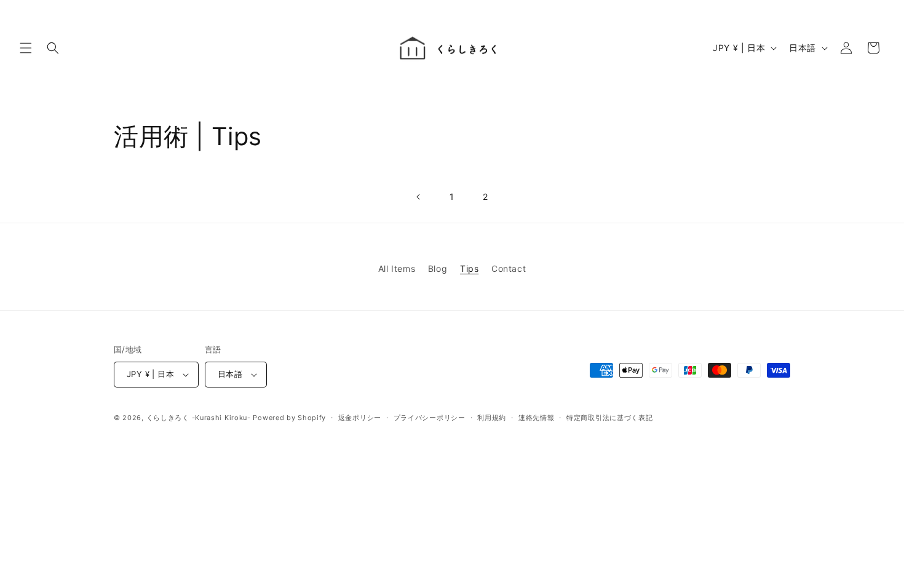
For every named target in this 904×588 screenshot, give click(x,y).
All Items (396, 268)
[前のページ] (418, 196)
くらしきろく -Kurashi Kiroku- (198, 417)
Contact (508, 268)
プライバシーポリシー (430, 417)
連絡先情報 (536, 417)
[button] (25, 48)
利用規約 (491, 417)
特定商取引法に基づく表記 (609, 417)
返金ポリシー (359, 417)
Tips (469, 268)
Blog (437, 268)
